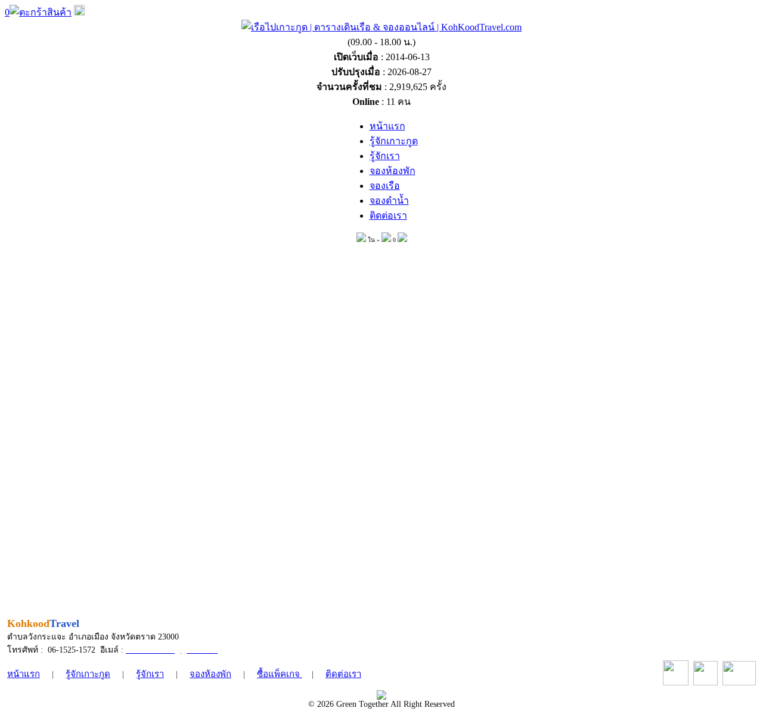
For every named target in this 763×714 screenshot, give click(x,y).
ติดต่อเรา (343, 674)
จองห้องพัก (210, 674)
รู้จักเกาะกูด (88, 674)
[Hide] (79, 12)
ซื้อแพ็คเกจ (279, 674)
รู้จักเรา (150, 674)
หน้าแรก (23, 674)
